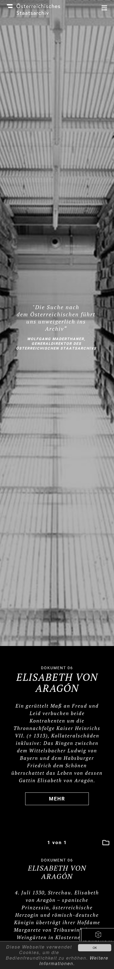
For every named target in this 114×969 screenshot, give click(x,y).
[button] (105, 842)
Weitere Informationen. (73, 961)
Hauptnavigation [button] (104, 7)
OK (95, 948)
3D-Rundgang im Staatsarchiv (97, 944)
